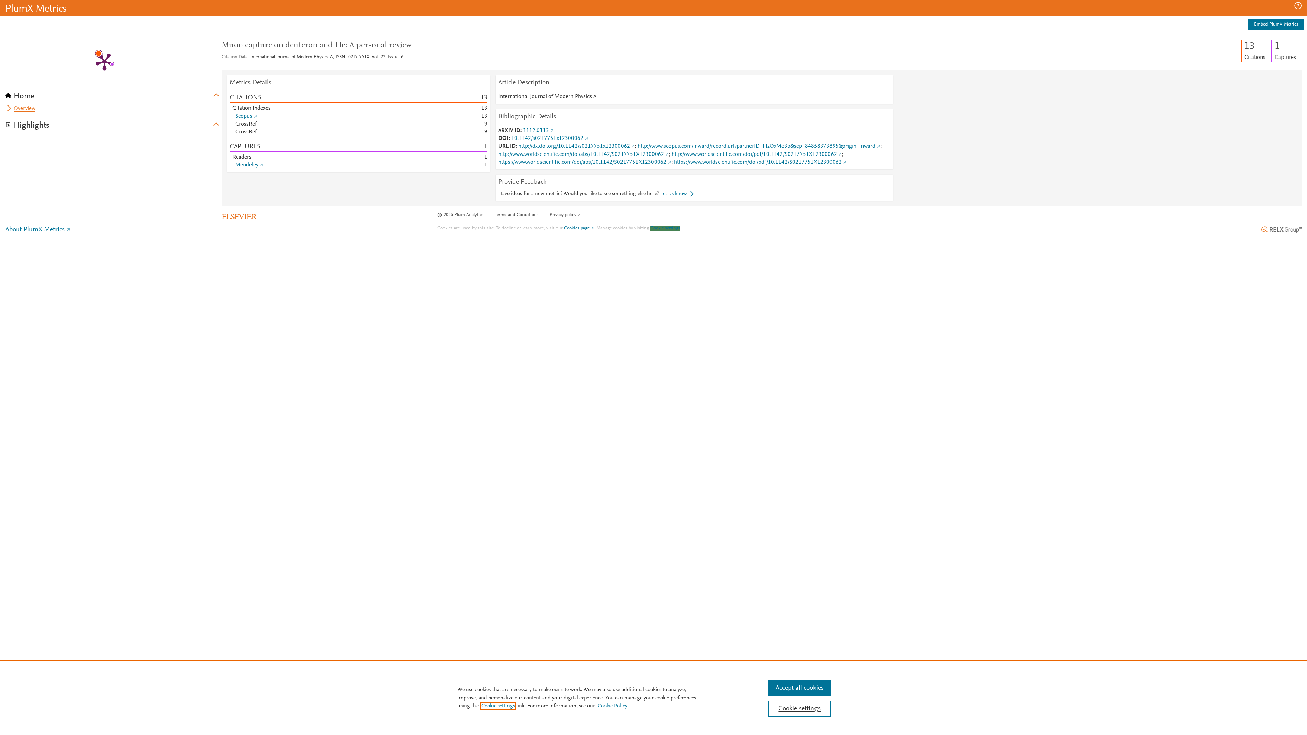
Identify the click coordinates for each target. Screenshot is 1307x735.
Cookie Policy (612, 706)
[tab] (113, 94)
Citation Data (234, 57)
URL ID (507, 146)
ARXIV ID (509, 130)
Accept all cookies (800, 688)
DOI (503, 138)
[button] (1298, 6)
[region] (653, 697)
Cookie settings (665, 228)
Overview (24, 108)
